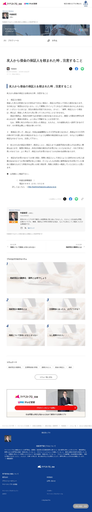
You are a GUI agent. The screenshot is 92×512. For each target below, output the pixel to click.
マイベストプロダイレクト (10, 491)
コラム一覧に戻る (46, 377)
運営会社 (5, 477)
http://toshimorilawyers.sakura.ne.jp (42, 186)
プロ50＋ (49, 491)
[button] (31, 228)
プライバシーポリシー (9, 481)
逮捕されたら (46, 367)
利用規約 (50, 477)
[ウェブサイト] (21, 228)
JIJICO (4, 494)
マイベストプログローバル (55, 494)
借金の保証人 (16, 74)
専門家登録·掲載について (10, 474)
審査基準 (10, 458)
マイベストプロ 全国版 (9, 484)
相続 (70, 367)
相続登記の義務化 (14, 367)
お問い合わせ (51, 481)
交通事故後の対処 (31, 367)
